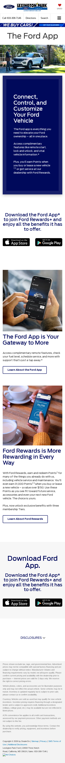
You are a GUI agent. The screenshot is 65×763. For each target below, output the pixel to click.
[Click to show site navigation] (59, 18)
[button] (11, 18)
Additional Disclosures (17, 744)
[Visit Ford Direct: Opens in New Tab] (10, 755)
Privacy (43, 741)
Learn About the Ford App (25, 370)
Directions (31, 18)
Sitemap (34, 741)
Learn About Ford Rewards (25, 519)
